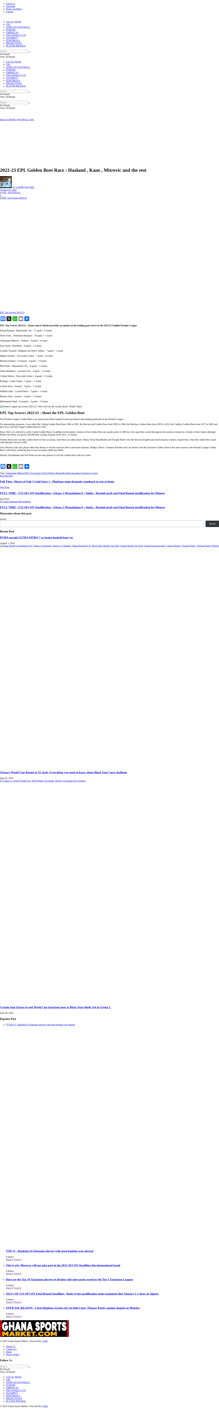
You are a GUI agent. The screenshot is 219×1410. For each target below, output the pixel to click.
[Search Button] (29, 103)
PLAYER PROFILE (16, 46)
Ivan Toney (92, 473)
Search (3, 519)
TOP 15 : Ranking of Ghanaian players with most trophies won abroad (49, 1251)
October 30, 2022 (8, 190)
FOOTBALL (23, 119)
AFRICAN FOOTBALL (18, 27)
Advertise (10, 6)
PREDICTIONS (14, 43)
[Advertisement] (109, 143)
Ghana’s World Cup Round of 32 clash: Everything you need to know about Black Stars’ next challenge (63, 772)
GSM (44, 1341)
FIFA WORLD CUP (16, 35)
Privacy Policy (13, 1354)
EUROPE (10, 30)
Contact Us (11, 1349)
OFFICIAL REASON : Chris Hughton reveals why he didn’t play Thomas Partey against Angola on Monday (73, 1307)
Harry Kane (81, 473)
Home (3, 119)
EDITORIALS (13, 40)
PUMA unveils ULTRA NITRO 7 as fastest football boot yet (36, 537)
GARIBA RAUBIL (24, 187)
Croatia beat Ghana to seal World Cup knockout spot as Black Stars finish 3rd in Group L (55, 1007)
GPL (8, 24)
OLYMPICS (12, 38)
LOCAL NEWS (13, 22)
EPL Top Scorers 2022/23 (37, 473)
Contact (9, 11)
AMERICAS (12, 32)
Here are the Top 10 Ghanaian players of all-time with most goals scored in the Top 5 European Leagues (69, 1279)
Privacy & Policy (14, 9)
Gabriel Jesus (70, 473)
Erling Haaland (56, 473)
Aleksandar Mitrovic (15, 473)
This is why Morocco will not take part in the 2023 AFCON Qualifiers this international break (63, 1265)
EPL (32, 119)
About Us (10, 3)
